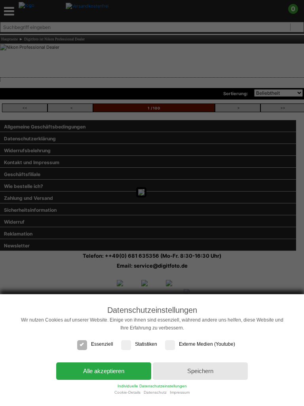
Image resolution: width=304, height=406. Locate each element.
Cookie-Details (127, 392)
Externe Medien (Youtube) (207, 344)
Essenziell (102, 344)
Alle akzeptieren (103, 371)
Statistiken (146, 344)
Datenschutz (155, 392)
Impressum (180, 392)
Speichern (200, 371)
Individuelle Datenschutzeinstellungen (152, 386)
